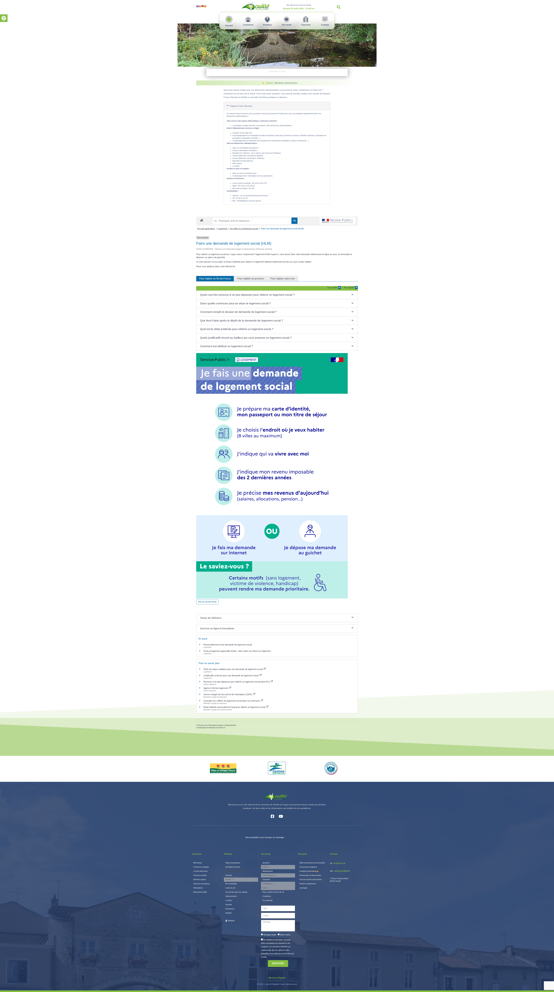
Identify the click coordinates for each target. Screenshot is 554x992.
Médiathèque (267, 871)
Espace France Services (241, 106)
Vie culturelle (267, 900)
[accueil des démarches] (201, 220)
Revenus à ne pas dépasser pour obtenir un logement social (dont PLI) (236, 681)
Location (228, 900)
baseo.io (221, 728)
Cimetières (266, 896)
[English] (197, 6)
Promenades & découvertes (310, 875)
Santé (264, 888)
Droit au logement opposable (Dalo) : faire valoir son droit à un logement (237, 651)
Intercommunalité (200, 892)
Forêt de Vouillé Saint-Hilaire (310, 880)
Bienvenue (197, 863)
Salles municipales (232, 863)
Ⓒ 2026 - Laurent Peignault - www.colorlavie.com (277, 984)
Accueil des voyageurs (308, 867)
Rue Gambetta (231, 884)
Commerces (267, 884)
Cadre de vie (230, 888)
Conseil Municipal (200, 871)
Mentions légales (277, 978)
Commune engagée (201, 867)
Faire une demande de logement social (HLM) (282, 228)
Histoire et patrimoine (307, 884)
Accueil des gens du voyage (236, 892)
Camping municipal (307, 871)
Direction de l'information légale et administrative (217, 725)
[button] (4, 18)
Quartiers (266, 863)
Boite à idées (285, 935)
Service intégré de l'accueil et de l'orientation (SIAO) (228, 694)
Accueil (269, 83)
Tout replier (332, 287)
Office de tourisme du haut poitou (312, 863)
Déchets (228, 875)
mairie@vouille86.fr (342, 871)
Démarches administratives (236, 871)
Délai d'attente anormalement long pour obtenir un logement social (234, 707)
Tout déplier (349, 287)
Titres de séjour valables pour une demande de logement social (233, 669)
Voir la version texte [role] (207, 601)
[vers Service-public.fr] (338, 221)
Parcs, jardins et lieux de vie (273, 892)
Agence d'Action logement (216, 688)
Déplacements (231, 896)
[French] (200, 6)
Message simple (269, 935)
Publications (198, 888)
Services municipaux (201, 884)
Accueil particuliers (206, 228)
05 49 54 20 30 (339, 863)
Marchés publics (199, 880)
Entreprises (229, 909)
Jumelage (303, 888)
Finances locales (200, 875)
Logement (223, 228)
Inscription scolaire (232, 867)
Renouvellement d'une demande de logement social (227, 644)
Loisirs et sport (268, 875)
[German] (202, 6)
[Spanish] (205, 6)
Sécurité (228, 905)
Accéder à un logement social (244, 228)
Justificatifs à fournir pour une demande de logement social (231, 675)
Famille (265, 867)
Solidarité (266, 880)
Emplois (228, 913)
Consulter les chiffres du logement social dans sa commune (231, 700)
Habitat (228, 880)
